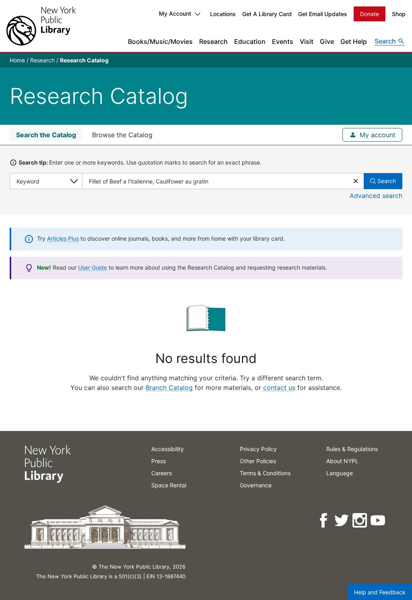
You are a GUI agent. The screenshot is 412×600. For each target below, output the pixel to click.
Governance (256, 485)
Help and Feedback (380, 592)
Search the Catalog (46, 135)
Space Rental (168, 485)
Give (327, 41)
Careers (161, 473)
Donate (369, 13)
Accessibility (167, 448)
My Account (175, 13)
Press (158, 461)
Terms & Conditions (265, 473)
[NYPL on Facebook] (324, 520)
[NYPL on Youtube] (378, 520)
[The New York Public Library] (41, 25)
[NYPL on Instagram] (360, 520)
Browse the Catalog (122, 135)
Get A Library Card (267, 13)
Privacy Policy (258, 448)
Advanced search (376, 195)
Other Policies (258, 461)
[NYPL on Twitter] (342, 520)
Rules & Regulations (352, 448)
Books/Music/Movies (160, 41)
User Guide (92, 267)
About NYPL (342, 461)
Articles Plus (63, 238)
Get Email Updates (322, 13)
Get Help (353, 41)
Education (250, 41)
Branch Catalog (169, 388)
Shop (399, 13)
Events (282, 41)
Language (339, 473)
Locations (223, 13)
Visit (306, 41)
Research (213, 41)
